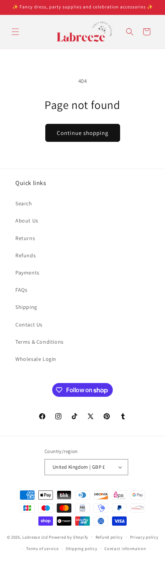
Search (23, 203)
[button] (15, 31)
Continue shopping (83, 132)
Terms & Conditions (39, 341)
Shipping (26, 307)
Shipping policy (81, 548)
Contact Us (29, 324)
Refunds (25, 255)
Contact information (125, 548)
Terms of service (42, 548)
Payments (27, 272)
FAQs (21, 289)
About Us (26, 220)
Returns (25, 238)
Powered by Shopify (68, 536)
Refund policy (109, 537)
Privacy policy (144, 537)
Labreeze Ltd (35, 536)
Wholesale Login (35, 359)
